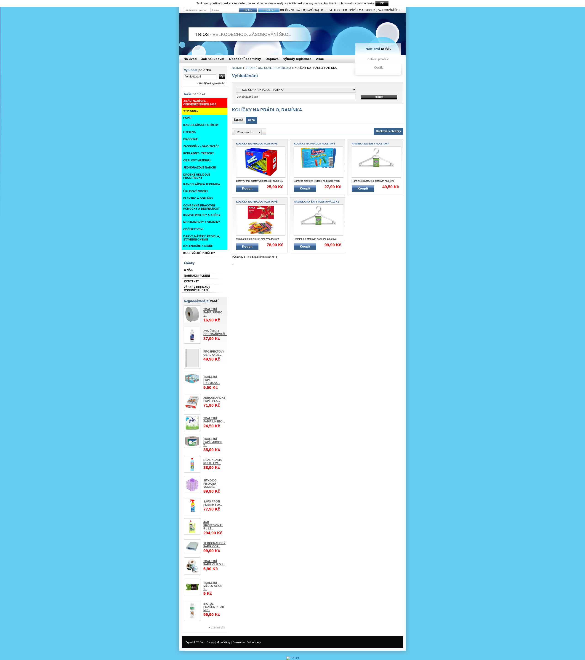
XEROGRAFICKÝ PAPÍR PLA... (214, 399)
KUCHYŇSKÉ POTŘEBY (199, 253)
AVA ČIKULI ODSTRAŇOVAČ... (215, 332)
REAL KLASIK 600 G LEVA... (212, 461)
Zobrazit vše (218, 627)
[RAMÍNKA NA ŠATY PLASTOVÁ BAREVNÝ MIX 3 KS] (376, 162)
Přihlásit (248, 10)
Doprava (272, 59)
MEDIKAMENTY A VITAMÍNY (201, 222)
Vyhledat (197, 70)
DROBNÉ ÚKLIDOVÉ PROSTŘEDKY (196, 176)
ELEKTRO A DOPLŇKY (198, 198)
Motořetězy (223, 642)
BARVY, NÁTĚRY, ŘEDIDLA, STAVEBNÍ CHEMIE (201, 238)
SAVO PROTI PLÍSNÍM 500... (212, 503)
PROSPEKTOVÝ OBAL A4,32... (213, 353)
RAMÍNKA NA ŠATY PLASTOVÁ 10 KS (316, 201)
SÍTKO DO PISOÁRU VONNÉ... (209, 484)
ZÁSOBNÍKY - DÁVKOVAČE (201, 146)
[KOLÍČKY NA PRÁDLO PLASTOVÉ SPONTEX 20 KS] (318, 162)
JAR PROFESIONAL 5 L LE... (213, 525)
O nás (188, 270)
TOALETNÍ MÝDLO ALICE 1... (212, 586)
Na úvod (237, 67)
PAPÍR (187, 118)
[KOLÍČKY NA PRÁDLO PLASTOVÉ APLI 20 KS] (260, 220)
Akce (320, 59)
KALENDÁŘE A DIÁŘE (198, 246)
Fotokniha (238, 642)
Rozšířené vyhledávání (212, 83)
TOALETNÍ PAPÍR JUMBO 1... (212, 312)
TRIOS (243, 34)
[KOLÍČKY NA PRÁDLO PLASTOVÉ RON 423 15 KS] (260, 162)
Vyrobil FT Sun (195, 642)
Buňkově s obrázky (388, 131)
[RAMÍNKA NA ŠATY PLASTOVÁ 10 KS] (318, 220)
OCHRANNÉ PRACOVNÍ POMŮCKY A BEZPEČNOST (201, 207)
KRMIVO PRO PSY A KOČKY (202, 215)
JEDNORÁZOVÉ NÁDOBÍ (199, 167)
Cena (251, 120)
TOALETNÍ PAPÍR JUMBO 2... (212, 442)
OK (382, 3)
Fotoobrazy (254, 642)
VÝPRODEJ (190, 110)
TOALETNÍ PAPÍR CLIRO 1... (214, 563)
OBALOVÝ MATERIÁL (197, 160)
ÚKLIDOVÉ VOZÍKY (195, 191)
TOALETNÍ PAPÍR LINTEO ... (214, 420)
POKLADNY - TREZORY (198, 153)
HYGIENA (189, 132)
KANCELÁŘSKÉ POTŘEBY (201, 125)
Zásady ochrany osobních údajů (197, 289)
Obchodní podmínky (245, 59)
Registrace (269, 10)
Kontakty (191, 281)
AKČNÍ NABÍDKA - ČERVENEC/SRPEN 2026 (199, 103)
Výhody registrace (297, 59)
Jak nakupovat (212, 59)
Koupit (247, 188)
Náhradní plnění (197, 275)
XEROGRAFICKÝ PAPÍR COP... (214, 545)
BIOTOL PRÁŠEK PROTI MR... (213, 607)
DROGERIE (190, 139)
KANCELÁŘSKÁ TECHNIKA (201, 184)
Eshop (211, 642)
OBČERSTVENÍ (193, 229)
